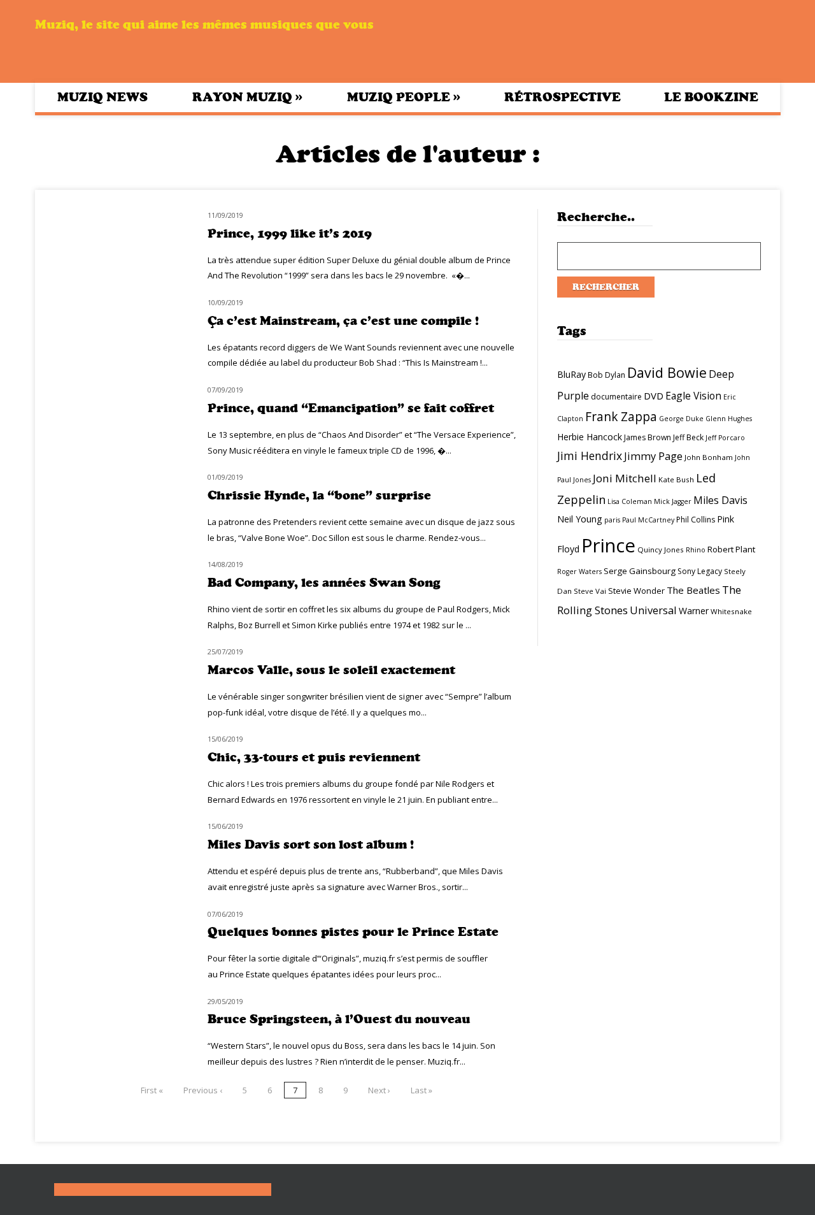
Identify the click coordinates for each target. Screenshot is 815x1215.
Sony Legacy (699, 571)
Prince (608, 545)
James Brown (647, 437)
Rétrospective (562, 97)
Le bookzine (711, 97)
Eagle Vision (693, 396)
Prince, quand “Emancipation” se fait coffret (351, 408)
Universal (653, 610)
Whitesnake (731, 611)
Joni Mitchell (624, 478)
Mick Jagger (672, 501)
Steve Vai (590, 591)
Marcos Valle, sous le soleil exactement (331, 670)
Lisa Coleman (629, 501)
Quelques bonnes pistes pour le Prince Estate (353, 931)
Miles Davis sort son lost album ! (311, 844)
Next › (379, 1090)
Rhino (695, 549)
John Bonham (708, 457)
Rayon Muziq (247, 96)
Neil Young (579, 519)
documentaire (616, 396)
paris (612, 519)
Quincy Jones (660, 549)
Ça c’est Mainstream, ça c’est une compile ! (343, 320)
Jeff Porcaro (725, 437)
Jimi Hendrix (589, 455)
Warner (694, 611)
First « (152, 1090)
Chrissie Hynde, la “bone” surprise (319, 495)
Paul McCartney (648, 519)
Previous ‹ (202, 1090)
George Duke (681, 418)
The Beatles (693, 590)
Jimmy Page (653, 456)
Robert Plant (731, 549)
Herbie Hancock (589, 437)
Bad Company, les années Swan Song (324, 582)
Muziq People (403, 96)
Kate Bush (676, 479)
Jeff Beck (688, 437)
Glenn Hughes (728, 418)
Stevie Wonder (636, 590)
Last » (421, 1090)
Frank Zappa (621, 416)
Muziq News (102, 97)
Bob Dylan (606, 375)
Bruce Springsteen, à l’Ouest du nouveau (339, 1019)
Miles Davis (720, 500)
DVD (653, 395)
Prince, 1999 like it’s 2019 (290, 233)
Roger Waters (579, 571)
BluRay (571, 374)
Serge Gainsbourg (640, 571)
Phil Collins (695, 519)
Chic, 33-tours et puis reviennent (314, 757)
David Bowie (667, 372)
